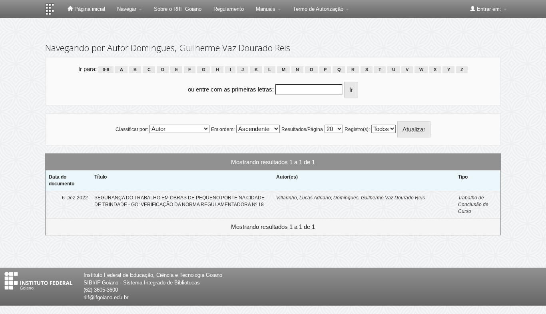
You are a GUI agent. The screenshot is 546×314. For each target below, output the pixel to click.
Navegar (127, 9)
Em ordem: (223, 129)
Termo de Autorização (319, 9)
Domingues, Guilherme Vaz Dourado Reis (379, 198)
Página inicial (89, 9)
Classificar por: (132, 129)
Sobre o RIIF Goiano (177, 9)
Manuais (266, 9)
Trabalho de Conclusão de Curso (473, 204)
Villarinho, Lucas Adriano (303, 198)
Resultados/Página (302, 129)
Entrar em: (489, 9)
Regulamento (228, 9)
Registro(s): (357, 129)
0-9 (106, 69)
